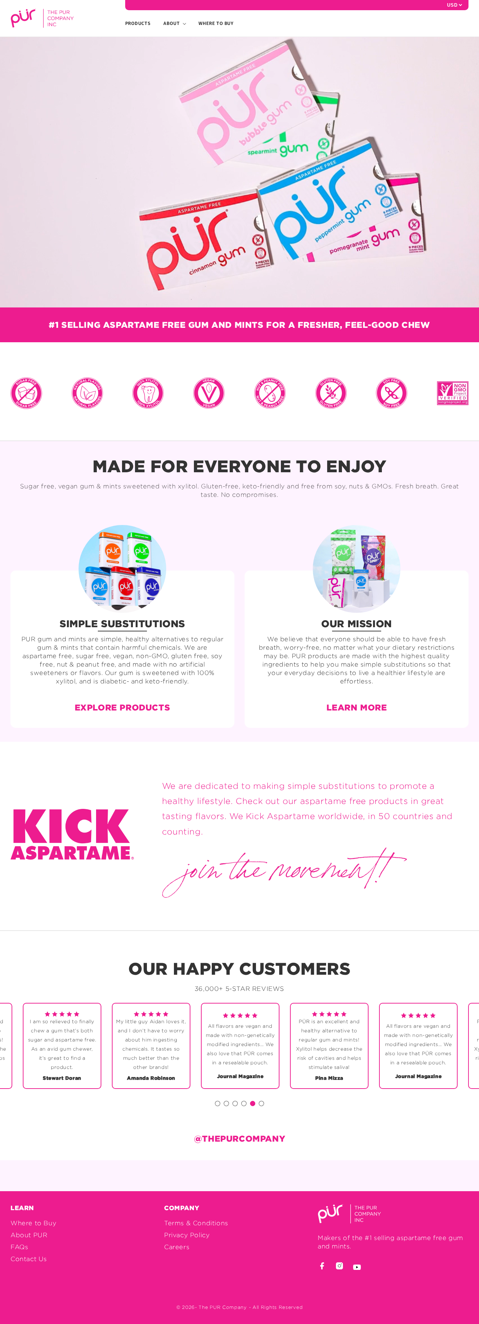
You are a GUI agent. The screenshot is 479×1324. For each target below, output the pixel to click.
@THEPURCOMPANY (239, 1138)
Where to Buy (33, 1223)
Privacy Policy (187, 1235)
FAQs (19, 1247)
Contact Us (29, 1258)
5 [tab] (253, 1104)
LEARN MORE (356, 707)
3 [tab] (236, 1104)
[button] (171, 23)
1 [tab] (218, 1104)
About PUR (29, 1235)
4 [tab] (245, 1104)
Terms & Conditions (196, 1223)
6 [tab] (262, 1104)
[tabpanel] (240, 1046)
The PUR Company (222, 1307)
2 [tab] (227, 1104)
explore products (122, 707)
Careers (176, 1247)
